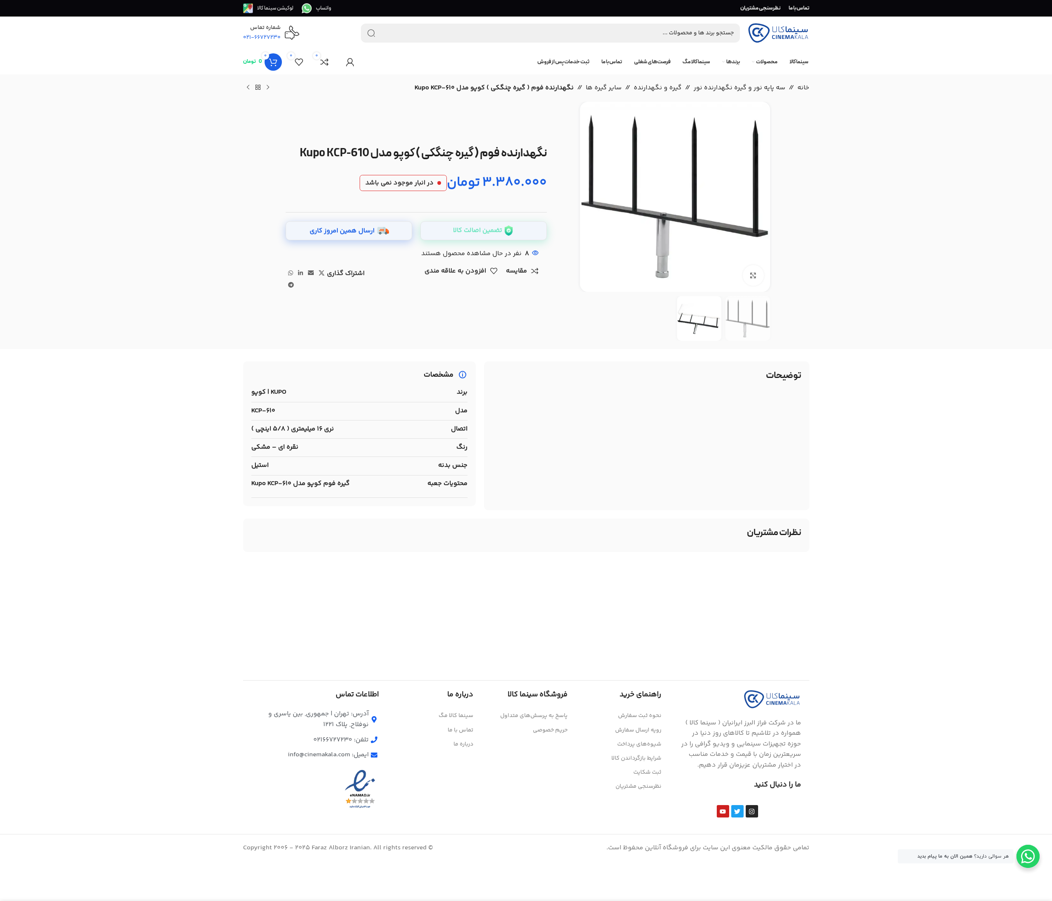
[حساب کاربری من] (350, 62)
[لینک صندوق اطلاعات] (316, 8)
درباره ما (463, 744)
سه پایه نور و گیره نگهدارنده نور (739, 88)
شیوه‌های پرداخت (639, 744)
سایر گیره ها (604, 88)
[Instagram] (752, 811)
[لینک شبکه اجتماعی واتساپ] (291, 274)
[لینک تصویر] (772, 699)
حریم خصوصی (550, 730)
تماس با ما (460, 730)
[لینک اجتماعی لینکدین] (300, 274)
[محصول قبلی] (268, 88)
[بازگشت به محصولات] (258, 88)
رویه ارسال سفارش (638, 730)
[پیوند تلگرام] (291, 286)
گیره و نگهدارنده (658, 88)
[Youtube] (723, 811)
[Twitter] (737, 811)
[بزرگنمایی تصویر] (753, 275)
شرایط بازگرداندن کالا (636, 758)
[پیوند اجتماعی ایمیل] (310, 274)
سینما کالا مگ (456, 715)
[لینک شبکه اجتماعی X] (321, 274)
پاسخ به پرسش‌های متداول (534, 715)
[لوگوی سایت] (778, 33)
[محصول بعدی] (248, 88)
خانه (803, 88)
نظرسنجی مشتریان (638, 786)
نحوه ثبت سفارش (639, 715)
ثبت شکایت (647, 772)
